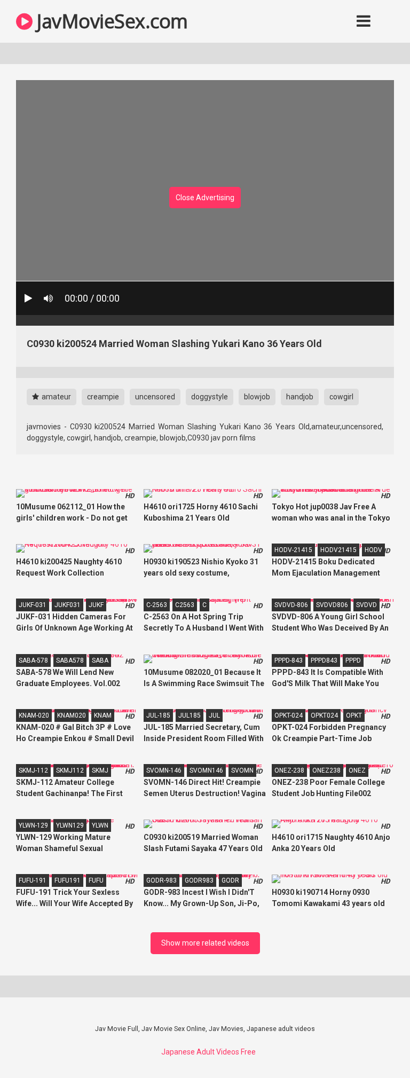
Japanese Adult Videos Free (208, 1052)
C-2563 (156, 605)
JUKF (96, 605)
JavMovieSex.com (110, 21)
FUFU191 (67, 880)
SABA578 (70, 660)
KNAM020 (71, 715)
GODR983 (199, 880)
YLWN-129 (33, 825)
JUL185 (189, 715)
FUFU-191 (32, 880)
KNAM (103, 715)
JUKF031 (67, 605)
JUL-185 (158, 715)
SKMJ (100, 770)
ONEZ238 (326, 770)
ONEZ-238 (289, 770)
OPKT (354, 715)
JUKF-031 (32, 605)
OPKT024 (324, 715)
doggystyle (209, 396)
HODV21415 (338, 550)
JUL (214, 715)
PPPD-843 (288, 660)
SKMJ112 (70, 770)
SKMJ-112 (33, 770)
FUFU (96, 880)
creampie (103, 396)
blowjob (257, 396)
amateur (55, 396)
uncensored (155, 396)
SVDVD (366, 605)
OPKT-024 (288, 715)
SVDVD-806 (291, 605)
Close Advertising (205, 197)
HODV (373, 550)
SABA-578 (33, 660)
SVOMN (242, 770)
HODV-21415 (293, 550)
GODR (230, 880)
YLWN (100, 825)
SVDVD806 (332, 605)
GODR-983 (161, 880)
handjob (299, 396)
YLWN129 (70, 825)
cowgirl (341, 396)
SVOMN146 (206, 770)
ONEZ (357, 770)
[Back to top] (374, 1046)
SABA (100, 660)
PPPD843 (324, 660)
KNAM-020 (34, 715)
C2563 (184, 605)
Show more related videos (205, 943)
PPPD (353, 660)
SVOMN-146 (164, 770)
